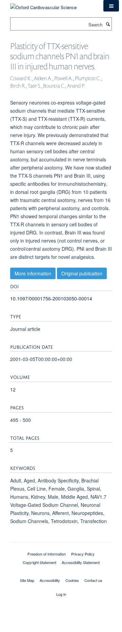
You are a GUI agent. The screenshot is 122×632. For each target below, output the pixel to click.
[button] (111, 6)
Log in (61, 594)
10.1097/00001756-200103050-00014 (51, 298)
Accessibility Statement (81, 562)
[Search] (107, 24)
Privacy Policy (83, 554)
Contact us (93, 580)
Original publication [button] (81, 273)
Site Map (27, 580)
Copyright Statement (39, 562)
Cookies (72, 580)
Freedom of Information (46, 554)
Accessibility (50, 580)
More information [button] (33, 273)
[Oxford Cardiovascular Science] (43, 5)
